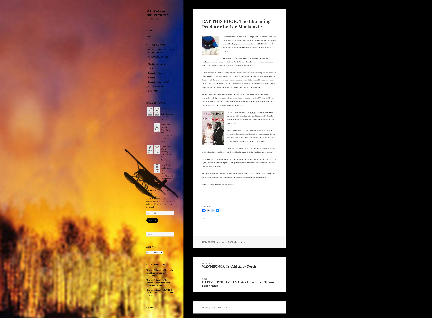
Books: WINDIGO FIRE (155, 45)
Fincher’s (253, 112)
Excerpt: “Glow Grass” (157, 77)
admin (221, 242)
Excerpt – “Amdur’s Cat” (158, 82)
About (149, 36)
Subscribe (152, 220)
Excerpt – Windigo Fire (158, 73)
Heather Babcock (153, 270)
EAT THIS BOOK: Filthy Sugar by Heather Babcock (159, 293)
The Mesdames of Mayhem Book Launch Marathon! (158, 283)
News (243, 242)
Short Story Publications (158, 64)
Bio (147, 40)
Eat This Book (234, 242)
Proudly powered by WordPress (216, 307)
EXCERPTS (150, 68)
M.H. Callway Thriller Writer (157, 13)
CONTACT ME (152, 91)
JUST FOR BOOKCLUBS (156, 86)
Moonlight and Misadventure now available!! (159, 273)
